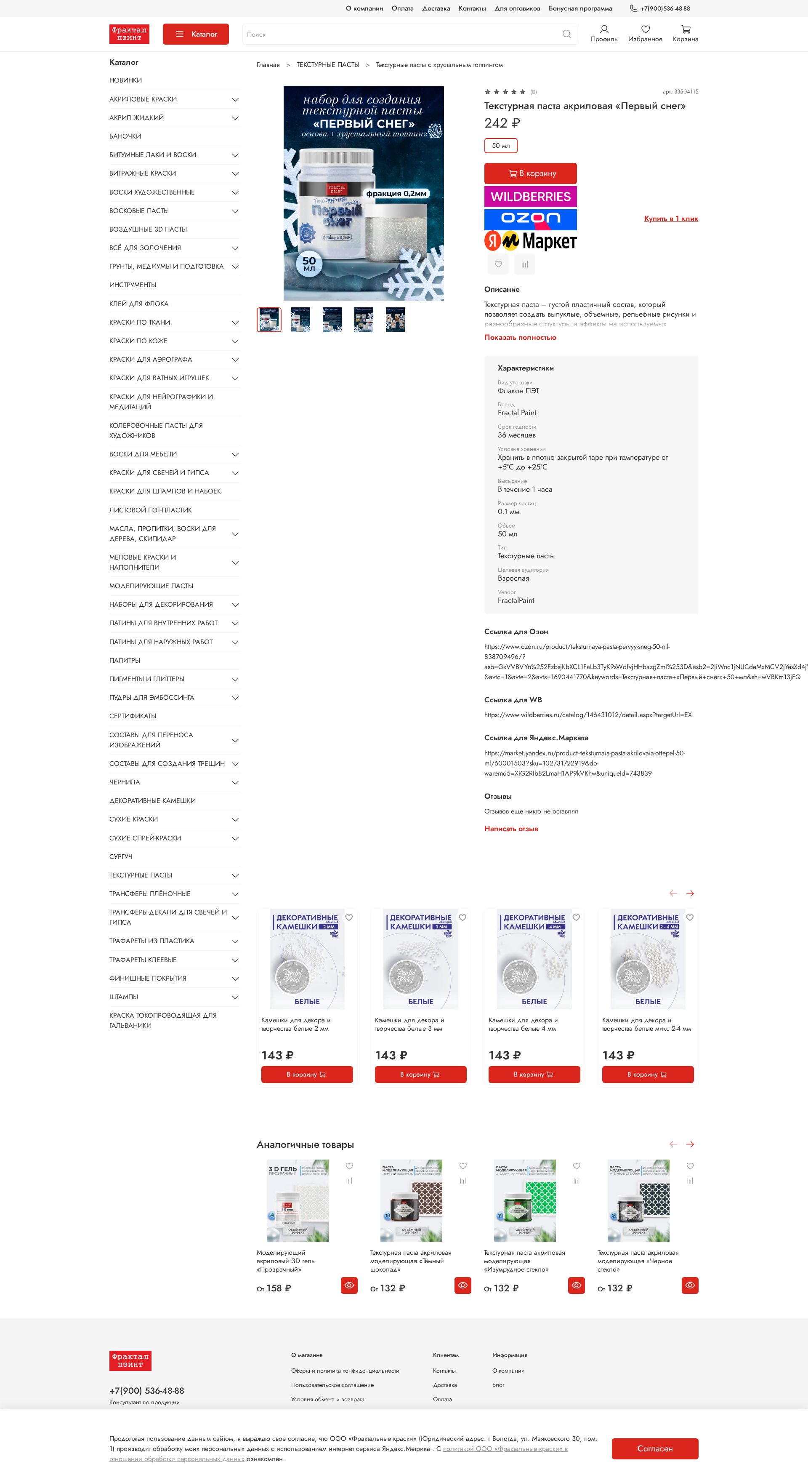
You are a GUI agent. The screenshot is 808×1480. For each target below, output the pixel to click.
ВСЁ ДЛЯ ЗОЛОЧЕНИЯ (145, 248)
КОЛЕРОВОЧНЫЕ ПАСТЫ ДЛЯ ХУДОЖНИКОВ (156, 430)
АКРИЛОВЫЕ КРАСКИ (143, 99)
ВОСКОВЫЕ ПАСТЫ (139, 211)
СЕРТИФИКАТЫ (132, 716)
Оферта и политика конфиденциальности (345, 1370)
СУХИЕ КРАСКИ (133, 819)
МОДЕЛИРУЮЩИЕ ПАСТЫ (151, 586)
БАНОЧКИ (125, 136)
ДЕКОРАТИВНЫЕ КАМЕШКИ (152, 800)
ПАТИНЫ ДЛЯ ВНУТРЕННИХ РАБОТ (163, 623)
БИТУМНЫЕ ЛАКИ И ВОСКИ (152, 155)
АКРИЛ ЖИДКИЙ (136, 118)
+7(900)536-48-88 (665, 8)
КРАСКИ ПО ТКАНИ (139, 322)
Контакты (472, 8)
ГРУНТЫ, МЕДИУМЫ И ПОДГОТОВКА (166, 266)
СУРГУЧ (121, 856)
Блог (498, 1385)
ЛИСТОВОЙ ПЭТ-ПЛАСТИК (150, 510)
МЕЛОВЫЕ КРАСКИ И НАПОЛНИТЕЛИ (142, 562)
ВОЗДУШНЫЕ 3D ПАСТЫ (148, 229)
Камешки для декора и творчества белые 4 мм (523, 1024)
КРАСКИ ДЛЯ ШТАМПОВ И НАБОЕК (165, 491)
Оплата (403, 8)
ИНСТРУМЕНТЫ (132, 285)
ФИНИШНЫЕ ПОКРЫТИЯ (147, 978)
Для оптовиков (517, 8)
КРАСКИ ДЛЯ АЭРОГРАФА (150, 359)
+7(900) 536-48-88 (146, 1390)
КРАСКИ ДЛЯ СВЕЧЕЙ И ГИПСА (159, 472)
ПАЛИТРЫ (124, 660)
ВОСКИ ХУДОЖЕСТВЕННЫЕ (152, 192)
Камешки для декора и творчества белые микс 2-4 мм (646, 1024)
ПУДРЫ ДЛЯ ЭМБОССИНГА (151, 697)
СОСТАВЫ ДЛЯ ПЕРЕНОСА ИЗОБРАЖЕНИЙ (151, 740)
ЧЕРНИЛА (124, 782)
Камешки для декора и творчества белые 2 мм (296, 1024)
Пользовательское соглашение (332, 1385)
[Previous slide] (270, 193)
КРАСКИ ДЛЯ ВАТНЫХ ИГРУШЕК (159, 378)
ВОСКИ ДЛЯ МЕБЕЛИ (143, 454)
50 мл (501, 145)
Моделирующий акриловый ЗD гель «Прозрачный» (286, 1261)
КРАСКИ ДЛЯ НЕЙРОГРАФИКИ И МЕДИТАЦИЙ (161, 402)
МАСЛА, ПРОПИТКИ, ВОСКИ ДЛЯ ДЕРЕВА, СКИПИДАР (162, 534)
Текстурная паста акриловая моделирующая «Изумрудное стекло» (524, 1261)
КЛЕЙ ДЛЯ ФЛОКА (139, 304)
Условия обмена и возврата (327, 1399)
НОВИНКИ (125, 80)
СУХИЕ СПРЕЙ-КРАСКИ (145, 838)
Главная (268, 64)
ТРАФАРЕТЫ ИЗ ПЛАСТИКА (151, 941)
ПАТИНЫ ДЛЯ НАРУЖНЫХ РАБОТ (161, 642)
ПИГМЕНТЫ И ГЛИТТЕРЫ (146, 679)
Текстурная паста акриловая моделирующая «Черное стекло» (638, 1261)
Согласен (655, 1449)
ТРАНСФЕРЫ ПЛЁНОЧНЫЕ (150, 894)
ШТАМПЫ (123, 997)
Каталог (204, 34)
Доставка (436, 8)
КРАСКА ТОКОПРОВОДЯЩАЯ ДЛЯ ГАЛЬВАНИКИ (163, 1020)
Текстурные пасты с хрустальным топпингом (439, 64)
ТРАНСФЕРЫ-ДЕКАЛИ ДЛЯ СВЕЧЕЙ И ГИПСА (168, 917)
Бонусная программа (580, 8)
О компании (364, 8)
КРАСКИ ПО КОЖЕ (138, 341)
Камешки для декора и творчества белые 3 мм (409, 1024)
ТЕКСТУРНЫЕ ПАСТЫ (328, 64)
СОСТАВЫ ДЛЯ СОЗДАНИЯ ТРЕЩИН (167, 763)
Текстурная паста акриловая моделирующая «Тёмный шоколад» (411, 1261)
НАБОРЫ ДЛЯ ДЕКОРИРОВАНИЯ (161, 604)
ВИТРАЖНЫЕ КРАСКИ (142, 173)
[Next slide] (457, 193)
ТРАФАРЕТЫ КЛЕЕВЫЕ (143, 960)
